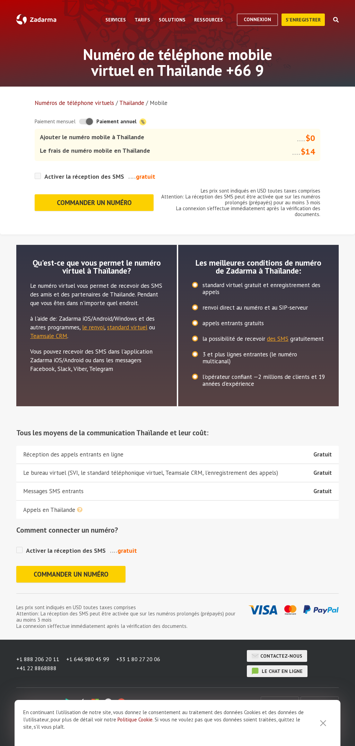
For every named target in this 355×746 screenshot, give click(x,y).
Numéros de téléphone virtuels (74, 103)
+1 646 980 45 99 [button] (87, 659)
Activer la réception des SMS (84, 176)
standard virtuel (127, 327)
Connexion (257, 19)
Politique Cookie (135, 719)
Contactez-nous (281, 656)
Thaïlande (131, 103)
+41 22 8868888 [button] (36, 668)
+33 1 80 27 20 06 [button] (138, 659)
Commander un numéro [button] (94, 202)
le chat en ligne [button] (281, 671)
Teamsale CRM (48, 336)
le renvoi (93, 327)
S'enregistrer (303, 20)
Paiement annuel (117, 121)
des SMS (277, 339)
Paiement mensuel (55, 121)
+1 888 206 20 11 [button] (37, 659)
